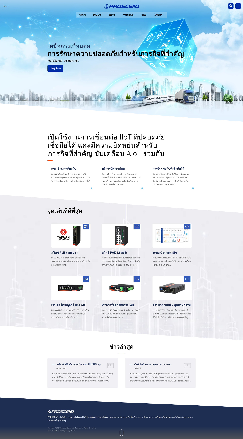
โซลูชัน (112, 15)
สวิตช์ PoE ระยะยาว (64, 252)
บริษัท (144, 15)
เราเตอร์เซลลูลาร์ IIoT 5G (68, 305)
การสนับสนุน (128, 15)
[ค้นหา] (230, 6)
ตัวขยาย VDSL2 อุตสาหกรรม (172, 305)
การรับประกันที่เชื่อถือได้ (168, 169)
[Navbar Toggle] (238, 6)
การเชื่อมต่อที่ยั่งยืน (63, 169)
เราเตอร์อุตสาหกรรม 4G (118, 305)
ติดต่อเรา (158, 15)
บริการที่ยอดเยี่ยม (113, 169)
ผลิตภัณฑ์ (97, 15)
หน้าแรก (82, 15)
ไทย (5, 6)
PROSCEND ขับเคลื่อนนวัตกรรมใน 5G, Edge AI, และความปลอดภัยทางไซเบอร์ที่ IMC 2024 (158, 364)
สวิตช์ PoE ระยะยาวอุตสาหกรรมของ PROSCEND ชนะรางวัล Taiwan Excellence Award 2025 (78, 364)
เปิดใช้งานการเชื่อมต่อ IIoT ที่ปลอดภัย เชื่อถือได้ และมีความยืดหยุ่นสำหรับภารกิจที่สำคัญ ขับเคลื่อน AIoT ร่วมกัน (106, 145)
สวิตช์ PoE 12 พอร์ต (115, 252)
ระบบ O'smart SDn (165, 252)
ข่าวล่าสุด (121, 346)
